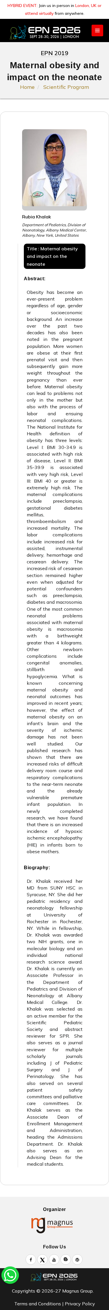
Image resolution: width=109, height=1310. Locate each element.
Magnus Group (77, 1291)
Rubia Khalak (36, 217)
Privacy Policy (80, 1304)
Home (27, 87)
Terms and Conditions (37, 1304)
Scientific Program (66, 87)
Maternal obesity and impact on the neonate (52, 256)
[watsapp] (10, 1274)
